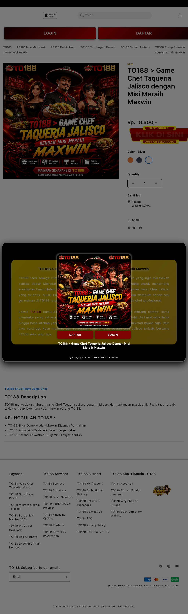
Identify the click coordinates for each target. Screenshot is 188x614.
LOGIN (113, 335)
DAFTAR (75, 335)
